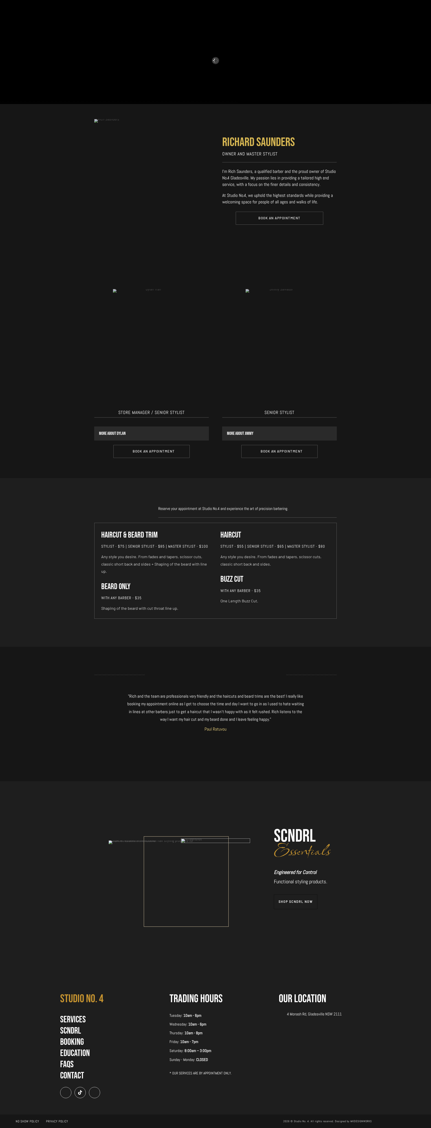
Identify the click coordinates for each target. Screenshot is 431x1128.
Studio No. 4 (81, 999)
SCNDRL (70, 1031)
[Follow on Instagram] (65, 1092)
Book (182, 8)
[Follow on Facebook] (94, 1092)
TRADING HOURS (196, 999)
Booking (72, 1042)
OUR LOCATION (302, 999)
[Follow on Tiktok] (80, 1092)
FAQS (243, 8)
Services (73, 1019)
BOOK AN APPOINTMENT (279, 218)
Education (222, 8)
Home (166, 8)
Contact (261, 8)
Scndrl (200, 8)
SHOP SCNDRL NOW (296, 902)
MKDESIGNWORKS (361, 1121)
